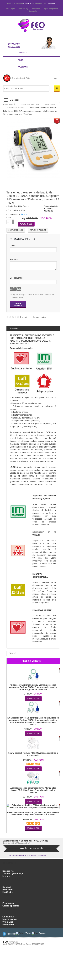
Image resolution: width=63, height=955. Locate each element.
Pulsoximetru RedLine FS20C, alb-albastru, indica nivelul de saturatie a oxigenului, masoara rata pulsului (33, 813)
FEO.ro (7, 941)
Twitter (29, 933)
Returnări (7, 889)
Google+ (42, 933)
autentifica (27, 3)
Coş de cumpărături (50, 9)
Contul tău (8, 916)
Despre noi (8, 871)
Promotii (22, 67)
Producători (8, 903)
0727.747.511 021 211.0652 (14, 45)
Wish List (7, 922)
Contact (22, 52)
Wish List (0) (23, 9)
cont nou (51, 3)
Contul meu (35, 9)
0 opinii (23, 317)
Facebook (11, 934)
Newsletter (8, 924)
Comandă (33, 11)
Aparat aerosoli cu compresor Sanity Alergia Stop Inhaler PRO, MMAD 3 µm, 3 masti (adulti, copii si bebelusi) (33, 790)
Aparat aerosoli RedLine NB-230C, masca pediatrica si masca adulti (33, 754)
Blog (21, 60)
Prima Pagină (10, 9)
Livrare (6, 876)
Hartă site (7, 892)
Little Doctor (23, 206)
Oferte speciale (10, 905)
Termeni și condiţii (12, 873)
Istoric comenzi (10, 919)
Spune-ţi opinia (40, 317)
